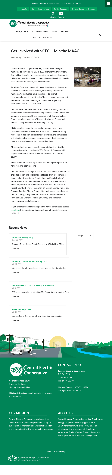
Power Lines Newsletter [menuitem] (42, 37)
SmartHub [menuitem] (65, 31)
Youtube (61, 17)
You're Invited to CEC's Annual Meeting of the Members (33, 285)
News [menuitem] (54, 31)
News (49, 451)
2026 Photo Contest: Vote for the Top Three (29, 261)
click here (15, 210)
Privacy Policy (59, 451)
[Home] (29, 24)
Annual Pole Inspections (21, 309)
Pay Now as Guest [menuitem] (40, 31)
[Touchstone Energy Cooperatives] (28, 458)
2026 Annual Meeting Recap (22, 237)
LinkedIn (52, 17)
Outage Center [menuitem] (22, 31)
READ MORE (15, 249)
